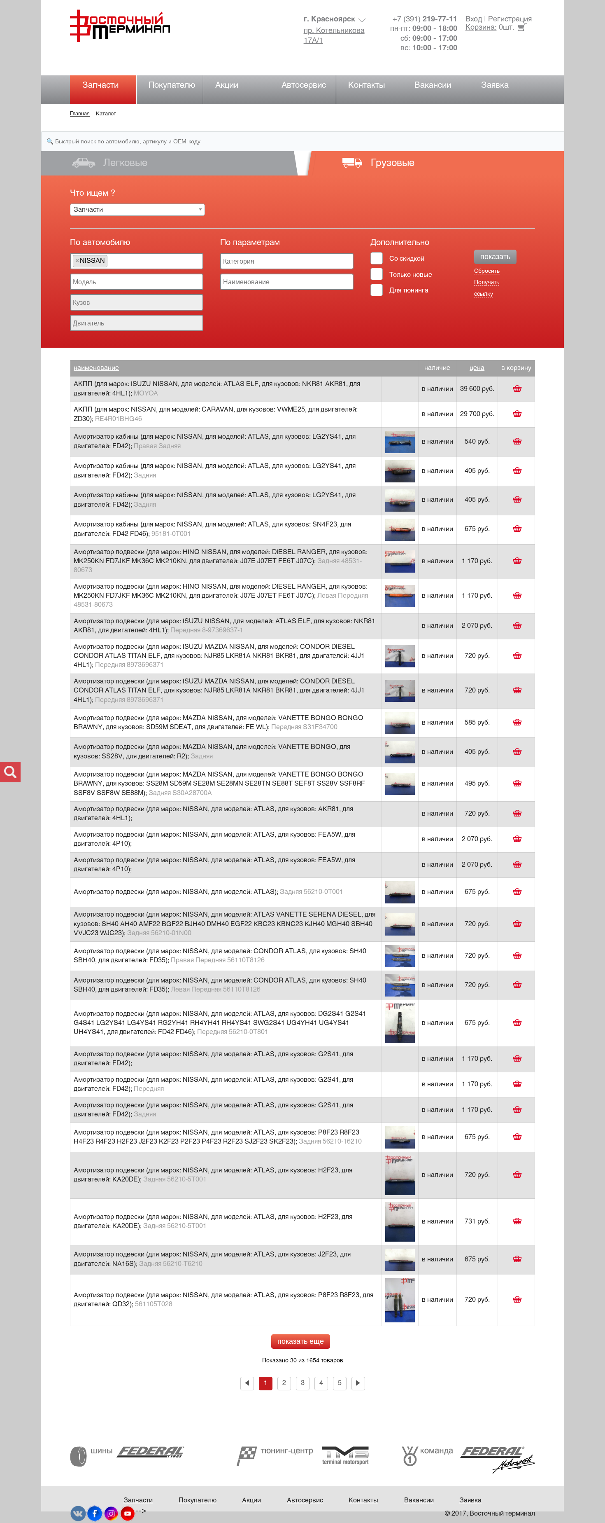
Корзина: (481, 27)
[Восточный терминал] (128, 25)
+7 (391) (425, 19)
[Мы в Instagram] (111, 1513)
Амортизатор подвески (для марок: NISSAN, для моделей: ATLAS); (208, 892)
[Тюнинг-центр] (302, 1456)
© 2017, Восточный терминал (490, 1514)
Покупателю (172, 85)
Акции (226, 85)
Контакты (366, 85)
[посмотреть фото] (400, 442)
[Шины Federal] (127, 1456)
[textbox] (111, 261)
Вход (473, 19)
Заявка (495, 85)
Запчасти (100, 85)
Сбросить (487, 270)
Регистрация (510, 19)
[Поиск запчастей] (10, 772)
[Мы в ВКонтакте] (78, 1513)
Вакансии (432, 85)
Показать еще (300, 1341)
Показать (495, 257)
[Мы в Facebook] (94, 1513)
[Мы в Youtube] (127, 1513)
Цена (477, 368)
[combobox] (137, 210)
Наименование (96, 368)
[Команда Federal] (468, 1460)
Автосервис (304, 85)
